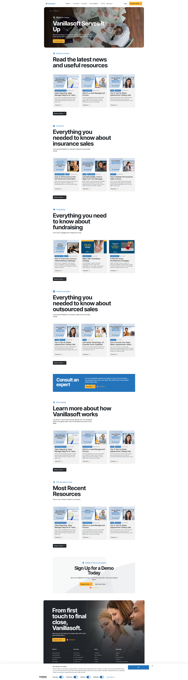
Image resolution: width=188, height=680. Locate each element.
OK (138, 667)
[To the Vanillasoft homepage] (50, 3)
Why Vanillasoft (94, 3)
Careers (96, 659)
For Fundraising (76, 655)
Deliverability (55, 661)
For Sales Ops (76, 661)
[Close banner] (152, 665)
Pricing (103, 3)
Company (97, 653)
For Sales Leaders (77, 659)
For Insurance (76, 653)
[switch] (76, 677)
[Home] (50, 11)
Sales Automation (56, 653)
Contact (96, 661)
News (96, 657)
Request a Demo (119, 657)
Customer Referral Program (122, 661)
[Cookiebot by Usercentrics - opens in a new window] (43, 677)
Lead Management (56, 657)
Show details (110, 677)
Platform (68, 3)
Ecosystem (76, 3)
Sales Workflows (56, 655)
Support (117, 653)
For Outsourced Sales (78, 657)
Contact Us (118, 659)
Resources (109, 3)
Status (117, 655)
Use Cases (84, 3)
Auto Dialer (54, 659)
